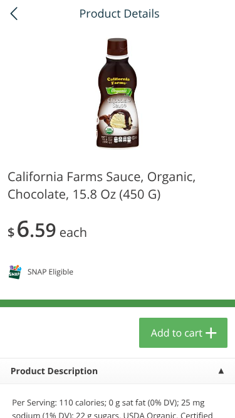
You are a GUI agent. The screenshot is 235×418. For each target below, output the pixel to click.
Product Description (54, 371)
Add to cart (176, 333)
